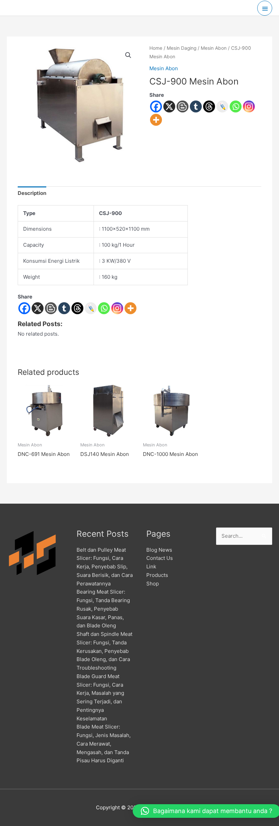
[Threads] (209, 106)
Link (151, 566)
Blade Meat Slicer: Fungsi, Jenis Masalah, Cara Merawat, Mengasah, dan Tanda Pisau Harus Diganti (104, 743)
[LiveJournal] (222, 106)
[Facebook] (156, 106)
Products (157, 575)
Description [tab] (32, 193)
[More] (156, 120)
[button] (128, 55)
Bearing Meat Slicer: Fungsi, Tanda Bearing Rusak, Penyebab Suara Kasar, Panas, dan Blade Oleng (103, 608)
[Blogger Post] (182, 106)
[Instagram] (249, 106)
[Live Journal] (91, 308)
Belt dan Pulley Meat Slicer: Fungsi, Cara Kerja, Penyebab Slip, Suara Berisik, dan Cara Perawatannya (105, 567)
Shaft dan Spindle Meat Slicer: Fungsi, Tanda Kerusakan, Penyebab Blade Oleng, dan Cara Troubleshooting (104, 651)
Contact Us (159, 558)
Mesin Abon (214, 48)
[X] (169, 106)
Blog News (159, 550)
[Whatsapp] (236, 106)
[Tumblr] (196, 106)
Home (155, 48)
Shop (152, 583)
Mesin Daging (181, 48)
